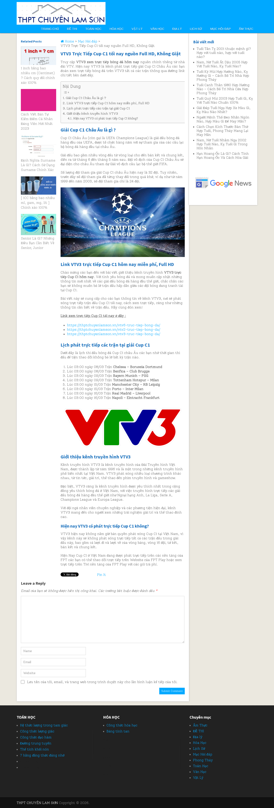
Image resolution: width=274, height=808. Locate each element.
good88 (109, 757)
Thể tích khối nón (34, 749)
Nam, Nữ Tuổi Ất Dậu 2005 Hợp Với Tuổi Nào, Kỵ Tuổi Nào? (222, 64)
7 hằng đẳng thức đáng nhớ (42, 755)
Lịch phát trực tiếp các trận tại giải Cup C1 (98, 108)
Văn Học (157, 28)
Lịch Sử (196, 28)
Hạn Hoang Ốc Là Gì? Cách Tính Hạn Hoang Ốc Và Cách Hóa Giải (223, 156)
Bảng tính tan (118, 731)
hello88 (109, 783)
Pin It (101, 575)
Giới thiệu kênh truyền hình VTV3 (92, 113)
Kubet (25, 761)
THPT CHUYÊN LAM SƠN (37, 803)
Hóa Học (117, 28)
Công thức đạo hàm (36, 737)
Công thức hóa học (122, 725)
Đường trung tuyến (35, 743)
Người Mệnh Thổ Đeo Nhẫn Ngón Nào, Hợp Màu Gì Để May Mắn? (223, 119)
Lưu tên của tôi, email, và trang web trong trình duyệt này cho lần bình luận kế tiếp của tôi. (102, 682)
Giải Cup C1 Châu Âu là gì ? (86, 98)
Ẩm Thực (246, 28)
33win (108, 766)
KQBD (107, 740)
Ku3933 (109, 748)
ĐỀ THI (72, 28)
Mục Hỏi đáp (220, 28)
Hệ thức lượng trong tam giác (44, 725)
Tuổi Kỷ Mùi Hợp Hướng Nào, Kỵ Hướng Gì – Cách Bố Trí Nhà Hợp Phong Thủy (223, 76)
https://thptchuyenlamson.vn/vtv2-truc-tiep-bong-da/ (113, 330)
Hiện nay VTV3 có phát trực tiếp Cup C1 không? (105, 118)
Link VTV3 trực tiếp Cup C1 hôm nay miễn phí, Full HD (108, 103)
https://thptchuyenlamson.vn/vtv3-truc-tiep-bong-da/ (113, 334)
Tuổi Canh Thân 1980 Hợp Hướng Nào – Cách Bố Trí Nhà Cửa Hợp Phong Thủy (223, 89)
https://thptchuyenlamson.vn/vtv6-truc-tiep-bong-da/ (113, 325)
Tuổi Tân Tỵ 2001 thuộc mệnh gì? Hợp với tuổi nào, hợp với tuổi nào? (224, 53)
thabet (25, 767)
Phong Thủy (203, 760)
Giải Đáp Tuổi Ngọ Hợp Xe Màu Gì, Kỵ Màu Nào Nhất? (224, 110)
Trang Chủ (50, 28)
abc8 (107, 774)
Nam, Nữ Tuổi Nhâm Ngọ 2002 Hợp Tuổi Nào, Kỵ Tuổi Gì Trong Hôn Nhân (222, 144)
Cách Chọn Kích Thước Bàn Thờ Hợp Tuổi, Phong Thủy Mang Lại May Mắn (222, 131)
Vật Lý (137, 28)
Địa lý (177, 28)
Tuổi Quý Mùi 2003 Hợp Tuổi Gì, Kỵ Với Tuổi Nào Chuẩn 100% (225, 100)
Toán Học (93, 28)
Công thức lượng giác (37, 731)
